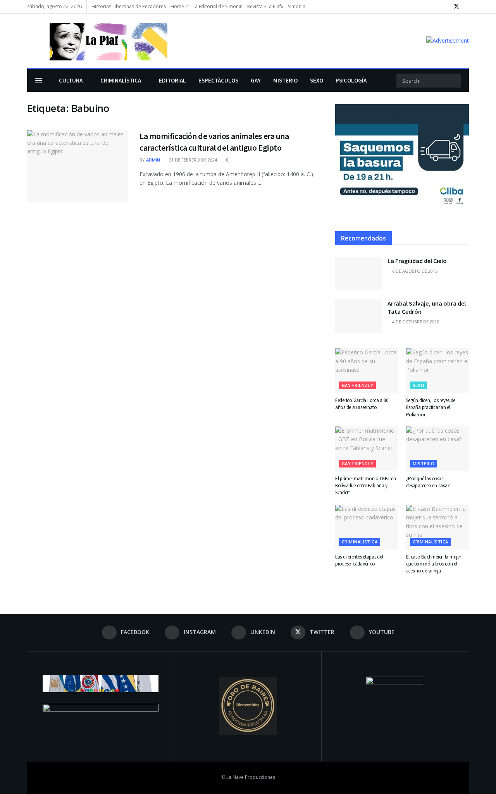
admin (153, 160)
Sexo (316, 80)
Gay (256, 80)
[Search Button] (454, 81)
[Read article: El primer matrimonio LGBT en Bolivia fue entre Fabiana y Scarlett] (366, 448)
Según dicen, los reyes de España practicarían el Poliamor (431, 407)
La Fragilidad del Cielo (417, 261)
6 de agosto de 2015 (414, 271)
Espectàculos (218, 80)
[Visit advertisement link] (447, 40)
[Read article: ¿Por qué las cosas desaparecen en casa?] (437, 448)
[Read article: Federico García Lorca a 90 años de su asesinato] (366, 370)
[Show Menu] (38, 80)
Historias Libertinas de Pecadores (128, 6)
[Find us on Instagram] (436, 6)
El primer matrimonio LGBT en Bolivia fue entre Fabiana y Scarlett (365, 485)
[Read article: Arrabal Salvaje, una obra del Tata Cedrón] (358, 316)
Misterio (285, 80)
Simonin (296, 6)
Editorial (172, 80)
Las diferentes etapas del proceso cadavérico (359, 560)
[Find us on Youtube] (467, 6)
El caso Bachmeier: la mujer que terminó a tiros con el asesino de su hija (433, 563)
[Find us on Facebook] (427, 6)
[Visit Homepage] (97, 40)
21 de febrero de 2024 (192, 160)
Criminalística (120, 80)
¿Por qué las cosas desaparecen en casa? (428, 482)
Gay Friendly (357, 385)
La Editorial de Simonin (218, 6)
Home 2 (179, 6)
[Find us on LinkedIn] (446, 6)
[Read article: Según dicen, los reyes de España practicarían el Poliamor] (437, 370)
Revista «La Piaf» (265, 6)
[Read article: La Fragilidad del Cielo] (358, 273)
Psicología (351, 80)
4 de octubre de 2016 (415, 322)
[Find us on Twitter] (456, 6)
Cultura (71, 80)
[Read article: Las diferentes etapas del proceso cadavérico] (366, 527)
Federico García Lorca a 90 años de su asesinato (361, 404)
